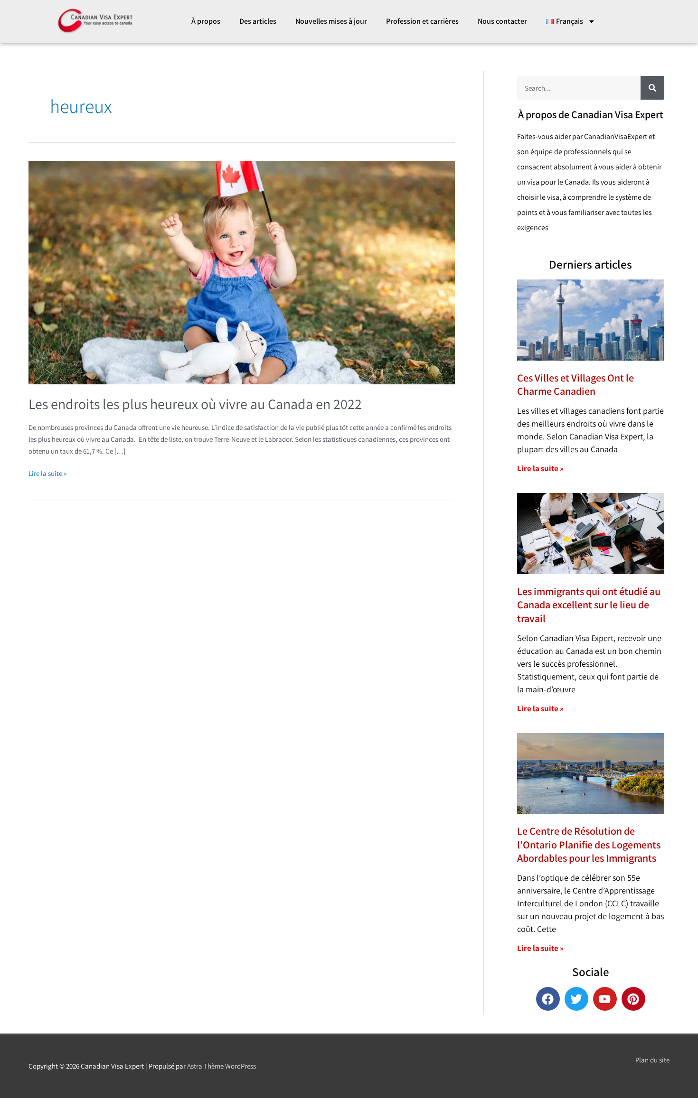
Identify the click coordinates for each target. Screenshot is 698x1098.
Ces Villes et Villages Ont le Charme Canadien (575, 384)
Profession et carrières (422, 21)
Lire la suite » (47, 473)
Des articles (257, 21)
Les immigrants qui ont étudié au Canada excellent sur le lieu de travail (588, 605)
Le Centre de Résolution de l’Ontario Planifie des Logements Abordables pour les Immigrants (588, 844)
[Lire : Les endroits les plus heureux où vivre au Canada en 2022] (241, 271)
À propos (205, 21)
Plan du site (652, 1059)
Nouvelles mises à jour (331, 21)
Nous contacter (502, 21)
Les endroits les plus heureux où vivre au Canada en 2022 (195, 403)
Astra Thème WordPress (221, 1065)
